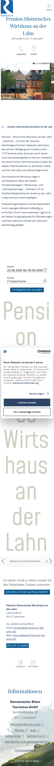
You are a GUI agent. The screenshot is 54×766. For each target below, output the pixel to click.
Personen (10, 278)
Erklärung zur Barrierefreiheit (27, 742)
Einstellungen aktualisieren (27, 592)
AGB (33, 730)
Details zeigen (36, 393)
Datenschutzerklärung (26, 382)
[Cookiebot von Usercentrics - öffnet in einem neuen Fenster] (38, 352)
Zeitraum (10, 267)
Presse (20, 730)
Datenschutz (36, 736)
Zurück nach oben (27, 761)
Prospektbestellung (25, 724)
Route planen (17, 645)
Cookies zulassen (27, 402)
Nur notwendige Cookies (27, 411)
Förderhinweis (26, 750)
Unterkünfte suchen (27, 290)
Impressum (13, 736)
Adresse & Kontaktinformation (25, 561)
